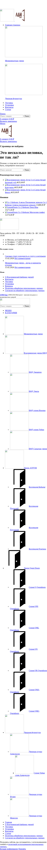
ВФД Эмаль (34, 391)
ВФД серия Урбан (36, 430)
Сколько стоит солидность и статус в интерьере (25, 256)
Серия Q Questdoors (37, 587)
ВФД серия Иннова (37, 410)
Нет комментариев (22, 258)
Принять (22, 849)
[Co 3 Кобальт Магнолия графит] (11, 212)
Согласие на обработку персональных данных (24, 290)
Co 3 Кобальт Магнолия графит (31, 212)
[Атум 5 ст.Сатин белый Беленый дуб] (15, 180)
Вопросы (9, 286)
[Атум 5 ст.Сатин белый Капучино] (15, 185)
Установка (9, 284)
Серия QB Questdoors (38, 670)
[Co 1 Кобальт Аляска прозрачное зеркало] (24, 202)
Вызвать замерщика (8, 121)
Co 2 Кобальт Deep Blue (28, 207)
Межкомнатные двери (14, 61)
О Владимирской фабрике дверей (19, 277)
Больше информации (9, 849)
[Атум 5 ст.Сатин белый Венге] (15, 190)
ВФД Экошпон (35, 372)
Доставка (9, 281)
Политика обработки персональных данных (24, 288)
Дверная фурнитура (13, 98)
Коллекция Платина (37, 549)
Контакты (9, 279)
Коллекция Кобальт (37, 487)
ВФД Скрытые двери (38, 449)
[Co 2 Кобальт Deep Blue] (11, 207)
